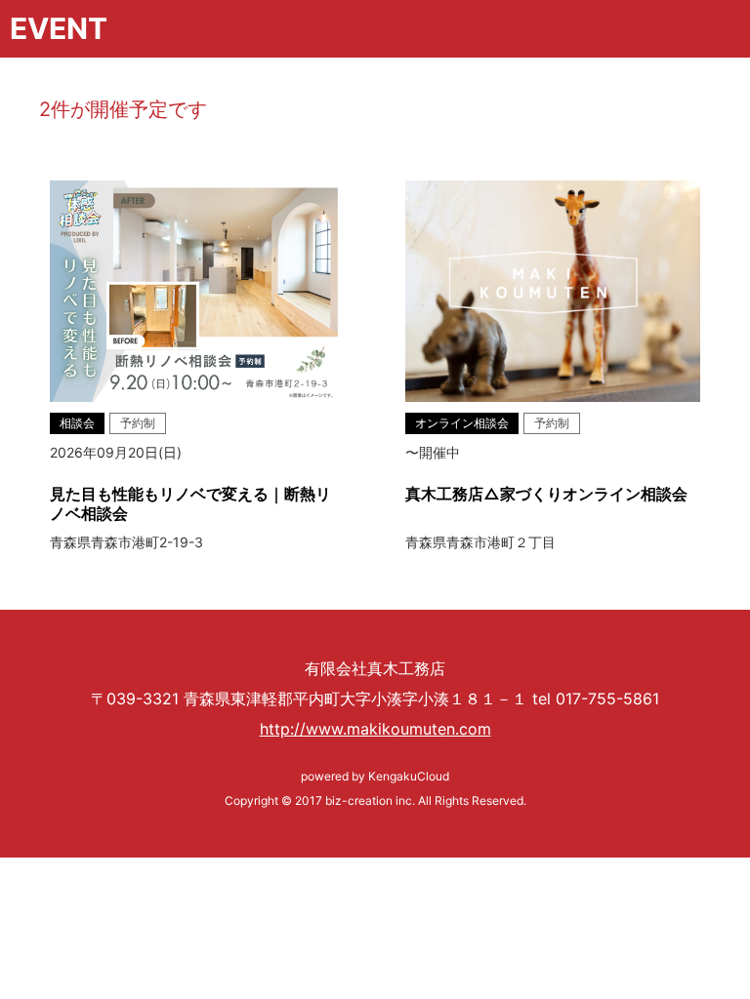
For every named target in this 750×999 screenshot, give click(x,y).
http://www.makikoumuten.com (375, 729)
